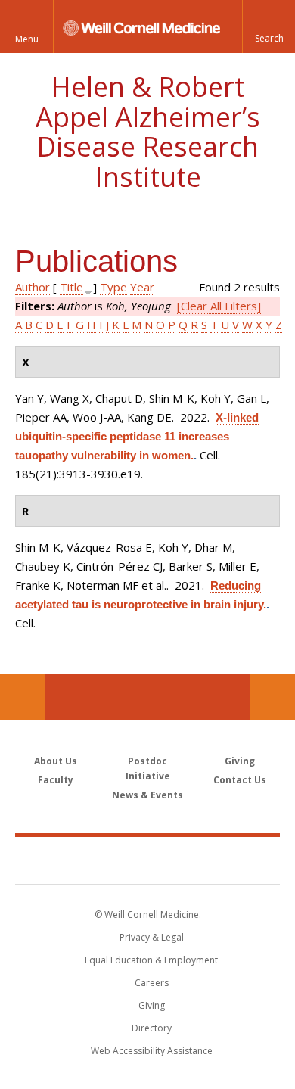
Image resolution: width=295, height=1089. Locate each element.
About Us (55, 761)
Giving (240, 761)
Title (71, 286)
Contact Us (272, 697)
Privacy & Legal (152, 937)
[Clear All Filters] (219, 305)
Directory (152, 1028)
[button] (268, 26)
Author (32, 286)
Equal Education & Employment (151, 960)
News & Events (147, 795)
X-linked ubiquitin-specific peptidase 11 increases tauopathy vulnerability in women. (137, 436)
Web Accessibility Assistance (152, 1050)
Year (142, 286)
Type (113, 286)
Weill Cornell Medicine (147, 860)
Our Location (22, 697)
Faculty (55, 779)
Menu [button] (27, 39)
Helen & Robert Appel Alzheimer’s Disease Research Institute (148, 131)
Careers (152, 982)
